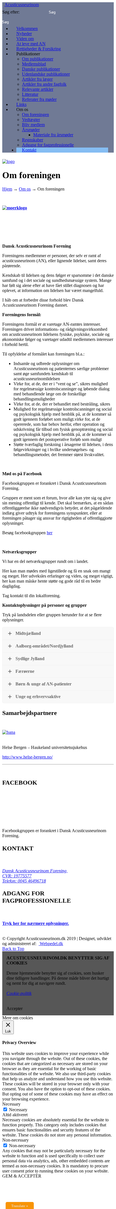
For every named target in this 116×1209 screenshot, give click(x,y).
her (49, 532)
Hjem (7, 189)
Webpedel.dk (51, 943)
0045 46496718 (31, 881)
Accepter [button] (14, 1008)
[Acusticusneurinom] (8, 159)
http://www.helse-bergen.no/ (27, 757)
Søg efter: (10, 12)
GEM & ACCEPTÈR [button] (21, 1176)
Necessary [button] (11, 1104)
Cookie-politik (19, 993)
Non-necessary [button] (15, 1140)
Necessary (18, 1109)
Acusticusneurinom (22, 4)
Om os (25, 189)
